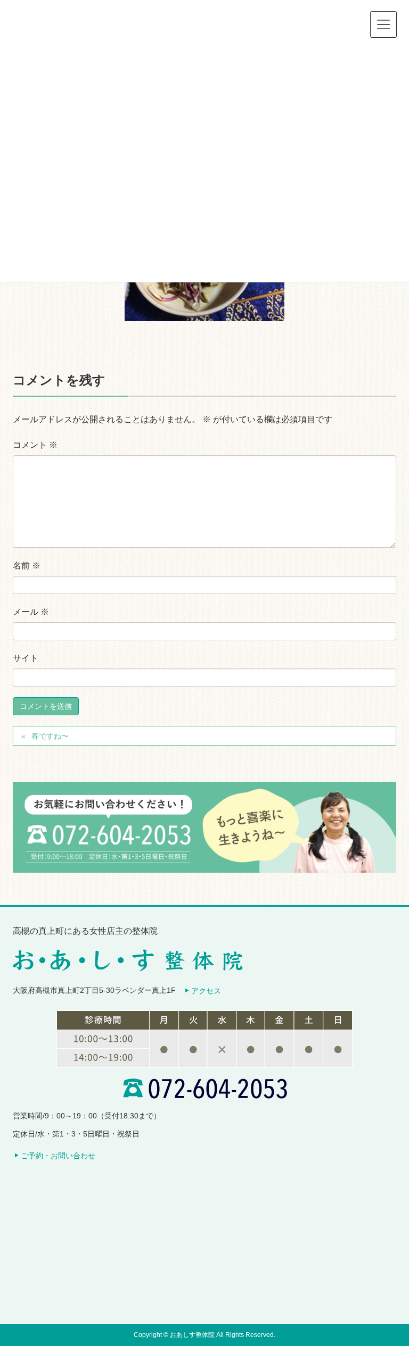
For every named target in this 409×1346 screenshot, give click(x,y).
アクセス (206, 990)
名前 (26, 565)
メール (31, 611)
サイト (25, 658)
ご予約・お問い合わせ (58, 1155)
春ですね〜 (50, 736)
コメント (35, 444)
